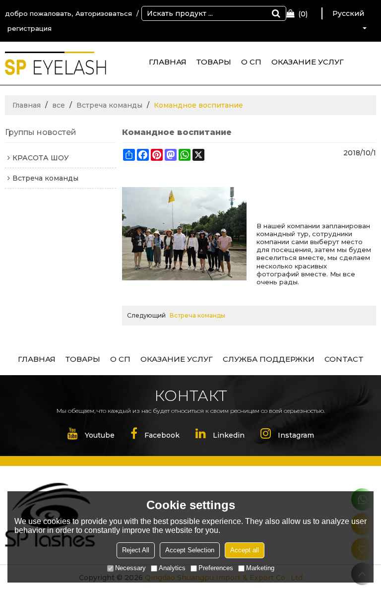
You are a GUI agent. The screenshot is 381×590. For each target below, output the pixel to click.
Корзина (303, 13)
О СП (251, 61)
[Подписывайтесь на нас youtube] (91, 435)
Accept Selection (189, 550)
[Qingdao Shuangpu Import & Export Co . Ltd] (55, 67)
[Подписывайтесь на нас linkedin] (220, 435)
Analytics (172, 568)
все (58, 105)
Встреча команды (109, 105)
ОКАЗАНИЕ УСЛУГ (307, 61)
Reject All (135, 550)
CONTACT (344, 359)
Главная (26, 105)
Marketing (260, 568)
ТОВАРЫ (213, 61)
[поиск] (276, 13)
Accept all (244, 550)
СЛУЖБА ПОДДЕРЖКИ (269, 359)
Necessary (130, 568)
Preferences (215, 568)
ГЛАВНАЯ (168, 61)
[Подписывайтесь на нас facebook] (155, 435)
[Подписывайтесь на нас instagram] (287, 435)
